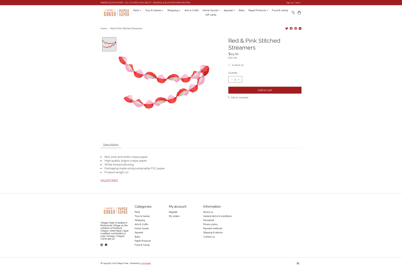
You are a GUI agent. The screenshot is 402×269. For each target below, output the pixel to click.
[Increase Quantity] (238, 79)
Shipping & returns (213, 232)
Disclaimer (208, 220)
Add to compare (239, 97)
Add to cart (265, 90)
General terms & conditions (217, 216)
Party (137, 212)
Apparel (139, 232)
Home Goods (142, 228)
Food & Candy (280, 10)
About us (208, 212)
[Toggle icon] (293, 12)
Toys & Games (142, 216)
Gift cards (210, 14)
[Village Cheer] (116, 12)
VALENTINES (109, 180)
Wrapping (140, 220)
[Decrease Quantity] (232, 79)
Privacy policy (210, 224)
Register (173, 212)
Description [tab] (111, 144)
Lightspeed (146, 263)
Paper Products (143, 240)
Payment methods (212, 228)
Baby (242, 10)
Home (103, 28)
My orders (174, 216)
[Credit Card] (298, 263)
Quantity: (233, 72)
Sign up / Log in (293, 3)
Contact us (209, 236)
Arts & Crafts (192, 10)
